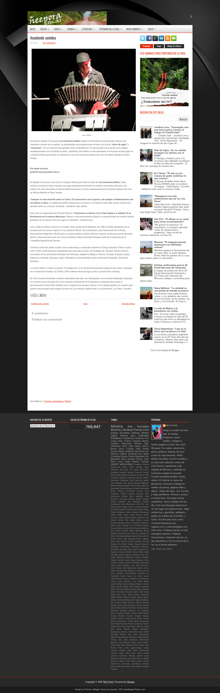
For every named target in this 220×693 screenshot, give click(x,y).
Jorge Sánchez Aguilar (139, 480)
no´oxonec (126, 664)
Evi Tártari (122, 544)
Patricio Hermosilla (141, 488)
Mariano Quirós (142, 584)
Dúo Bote (144, 470)
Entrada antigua (128, 304)
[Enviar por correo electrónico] (31, 295)
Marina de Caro (117, 589)
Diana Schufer (122, 531)
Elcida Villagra (143, 539)
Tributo (113, 640)
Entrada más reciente (40, 304)
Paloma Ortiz (141, 443)
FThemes (88, 689)
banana (114, 650)
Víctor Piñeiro (143, 642)
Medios (135, 461)
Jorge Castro (116, 565)
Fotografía (132, 475)
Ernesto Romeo (127, 541)
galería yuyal (143, 656)
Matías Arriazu (117, 597)
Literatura (88, 29)
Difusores (139, 438)
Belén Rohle (128, 467)
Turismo (145, 461)
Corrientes (116, 456)
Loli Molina (132, 579)
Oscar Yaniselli (117, 613)
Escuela (145, 541)
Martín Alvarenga (117, 485)
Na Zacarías (116, 602)
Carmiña (140, 517)
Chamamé (144, 435)
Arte (130, 426)
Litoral (125, 579)
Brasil (128, 512)
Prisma (146, 624)
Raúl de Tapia (143, 626)
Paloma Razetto (118, 616)
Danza (124, 456)
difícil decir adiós (133, 653)
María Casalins (143, 589)
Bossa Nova (117, 449)
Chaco (128, 523)
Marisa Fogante (130, 589)
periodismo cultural (119, 496)
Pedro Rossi (133, 621)
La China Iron (140, 571)
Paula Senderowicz (119, 621)
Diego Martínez (136, 531)
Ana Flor (140, 504)
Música (117, 426)
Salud (152, 29)
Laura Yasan (126, 576)
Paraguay (130, 488)
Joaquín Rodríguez (132, 563)
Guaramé (135, 555)
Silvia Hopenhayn (141, 634)
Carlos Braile (116, 515)
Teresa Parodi (143, 637)
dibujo (121, 653)
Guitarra (138, 557)
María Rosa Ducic (119, 594)
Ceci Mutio (143, 454)
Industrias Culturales (119, 480)
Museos (115, 429)
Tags (159, 46)
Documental (122, 533)
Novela (122, 488)
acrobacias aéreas (134, 491)
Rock (124, 446)
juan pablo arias (133, 658)
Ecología (114, 472)
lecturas (140, 494)
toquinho (138, 666)
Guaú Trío (144, 555)
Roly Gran (138, 632)
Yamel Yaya (115, 645)
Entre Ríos (115, 541)
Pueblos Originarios (121, 443)
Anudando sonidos (43, 38)
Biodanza (121, 512)
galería (131, 494)
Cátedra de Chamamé (131, 525)
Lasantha (113, 689)
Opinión (145, 608)
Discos (44, 29)
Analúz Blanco (128, 507)
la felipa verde (123, 661)
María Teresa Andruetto (138, 594)
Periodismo (116, 438)
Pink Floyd (115, 624)
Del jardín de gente (129, 470)
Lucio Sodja (124, 461)
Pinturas (124, 624)
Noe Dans (132, 608)
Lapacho (119, 573)
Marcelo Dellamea (141, 483)
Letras (146, 576)
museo (139, 661)
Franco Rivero (138, 552)
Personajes (144, 621)
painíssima (136, 664)
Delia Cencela (135, 528)
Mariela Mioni (128, 587)
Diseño (113, 533)
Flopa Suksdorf (139, 549)
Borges (139, 467)
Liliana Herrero (116, 579)
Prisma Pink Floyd (118, 626)
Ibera (147, 560)
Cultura (114, 433)
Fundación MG (143, 475)
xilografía (139, 496)
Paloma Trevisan (134, 616)
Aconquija (123, 499)
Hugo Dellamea (137, 560)
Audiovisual (115, 467)
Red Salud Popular (120, 629)
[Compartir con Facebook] (41, 295)
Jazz (133, 435)
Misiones (128, 600)
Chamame (136, 523)
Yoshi (135, 645)
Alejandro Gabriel (141, 501)
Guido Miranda (117, 557)
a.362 (126, 648)
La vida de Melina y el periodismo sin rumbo (166, 309)
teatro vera (130, 666)
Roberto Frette (127, 632)
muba (133, 661)
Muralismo (145, 600)
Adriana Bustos (135, 499)
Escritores (125, 433)
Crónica (72, 29)
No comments (49, 43)
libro (147, 494)
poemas (145, 664)
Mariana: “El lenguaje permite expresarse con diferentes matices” (170, 245)
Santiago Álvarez (118, 634)
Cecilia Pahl (123, 520)
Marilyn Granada (142, 587)
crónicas (114, 653)
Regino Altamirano (140, 629)
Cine (146, 429)
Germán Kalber (142, 478)
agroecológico (136, 648)
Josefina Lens (129, 565)
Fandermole (125, 547)
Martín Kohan (130, 485)
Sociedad (143, 426)
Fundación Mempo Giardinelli (123, 478)
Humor (139, 459)
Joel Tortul (145, 563)
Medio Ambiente (134, 29)
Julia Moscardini (129, 568)
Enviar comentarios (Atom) (58, 401)
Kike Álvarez (129, 571)
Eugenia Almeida (126, 472)
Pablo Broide (143, 613)
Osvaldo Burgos (130, 613)
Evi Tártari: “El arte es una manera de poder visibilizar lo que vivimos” (170, 176)
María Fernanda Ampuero (122, 592)
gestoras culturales (118, 658)
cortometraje (144, 650)
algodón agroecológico (122, 464)
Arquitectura (128, 438)
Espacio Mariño (141, 441)
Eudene (114, 544)
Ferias (113, 475)
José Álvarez (116, 568)
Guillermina (129, 557)
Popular (146, 46)
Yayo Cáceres (127, 645)
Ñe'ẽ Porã (171, 425)
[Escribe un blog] (35, 295)
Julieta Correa (143, 568)
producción (120, 666)
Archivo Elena (132, 509)
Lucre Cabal (137, 581)
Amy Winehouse (128, 504)
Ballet (141, 509)
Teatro (114, 435)
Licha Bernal (128, 483)
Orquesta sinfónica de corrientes (134, 610)
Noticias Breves (140, 433)
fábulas (132, 656)
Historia (124, 435)
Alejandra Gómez (141, 464)
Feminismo (135, 547)
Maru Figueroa (143, 485)
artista (146, 648)
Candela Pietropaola (140, 512)
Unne (133, 642)
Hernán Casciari (124, 560)
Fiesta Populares (136, 456)
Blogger (175, 350)
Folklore (128, 552)
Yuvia (120, 648)
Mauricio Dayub (130, 597)
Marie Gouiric (116, 587)
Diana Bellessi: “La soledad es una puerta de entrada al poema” (171, 289)
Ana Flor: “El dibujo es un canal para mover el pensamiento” (171, 220)
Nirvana (125, 608)
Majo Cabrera (123, 584)
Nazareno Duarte (135, 605)
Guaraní (131, 459)
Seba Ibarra (135, 446)
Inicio (32, 29)
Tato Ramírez (123, 637)
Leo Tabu (137, 576)
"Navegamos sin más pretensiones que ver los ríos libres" (169, 199)
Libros (58, 29)
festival (123, 494)
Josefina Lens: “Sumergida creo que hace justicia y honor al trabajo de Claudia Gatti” (171, 130)
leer (147, 438)
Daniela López (123, 528)
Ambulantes (115, 504)
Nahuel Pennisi (142, 602)
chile (129, 650)
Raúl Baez (131, 626)
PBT (120, 689)
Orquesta (114, 610)
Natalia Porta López (119, 605)
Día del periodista (123, 536)
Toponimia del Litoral (110, 29)
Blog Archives (174, 46)
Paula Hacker (143, 618)
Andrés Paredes (142, 507)
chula (135, 650)
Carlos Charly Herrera (132, 515)
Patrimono (115, 446)
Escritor (138, 541)
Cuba (119, 525)
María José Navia (141, 592)
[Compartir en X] (38, 295)
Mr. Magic (136, 600)
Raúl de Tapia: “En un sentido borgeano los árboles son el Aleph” (170, 153)
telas (131, 496)
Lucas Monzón (124, 581)
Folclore (121, 552)
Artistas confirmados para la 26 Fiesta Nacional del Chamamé (170, 266)
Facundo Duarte (142, 472)
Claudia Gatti (133, 449)
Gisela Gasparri (125, 555)
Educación (142, 536)
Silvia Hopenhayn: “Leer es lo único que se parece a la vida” (170, 330)
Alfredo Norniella (128, 454)
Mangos (132, 584)
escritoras (114, 494)
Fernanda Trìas (125, 549)
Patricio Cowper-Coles (127, 618)
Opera (139, 608)
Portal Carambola (135, 624)
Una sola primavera (128, 640)
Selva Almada (117, 491)
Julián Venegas (117, 571)
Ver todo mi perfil (162, 549)
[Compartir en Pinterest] (44, 295)
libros (142, 451)
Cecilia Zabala (136, 520)
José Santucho (142, 565)
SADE (146, 632)
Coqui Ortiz (116, 441)
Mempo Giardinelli (118, 600)
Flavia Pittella (121, 475)
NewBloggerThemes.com (134, 689)
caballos (122, 650)
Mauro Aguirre (143, 597)
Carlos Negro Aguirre (127, 517)
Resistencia (115, 632)
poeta (113, 666)
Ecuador (134, 536)
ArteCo (145, 446)
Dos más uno (133, 533)
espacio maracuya (119, 656)
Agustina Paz (124, 501)
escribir (146, 653)
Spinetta (114, 637)
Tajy (137, 451)
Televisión (133, 637)
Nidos (119, 608)
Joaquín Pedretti (117, 563)
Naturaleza (115, 488)
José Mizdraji (116, 483)
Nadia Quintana (128, 602)
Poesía (138, 429)
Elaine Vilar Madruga (126, 539)
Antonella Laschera (118, 509)
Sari (129, 634)
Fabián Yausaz (134, 544)
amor (147, 491)
